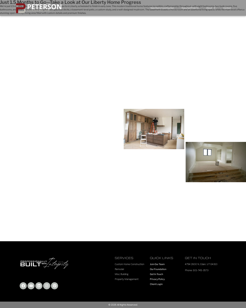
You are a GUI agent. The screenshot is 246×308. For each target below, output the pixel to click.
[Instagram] (46, 285)
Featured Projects (190, 8)
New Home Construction (162, 8)
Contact (227, 8)
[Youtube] (31, 285)
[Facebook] (23, 285)
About (209, 8)
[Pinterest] (54, 285)
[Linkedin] (38, 285)
